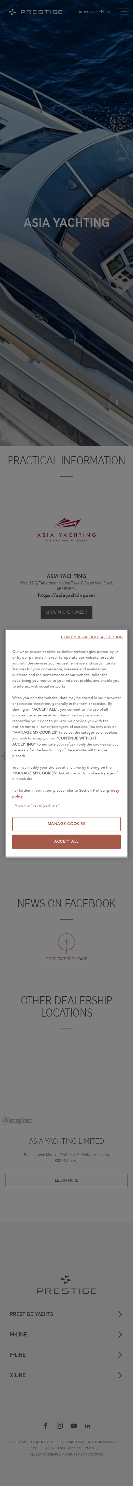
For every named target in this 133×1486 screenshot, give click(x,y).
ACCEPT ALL (66, 841)
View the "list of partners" (37, 805)
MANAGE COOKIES (67, 824)
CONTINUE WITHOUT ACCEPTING (92, 637)
